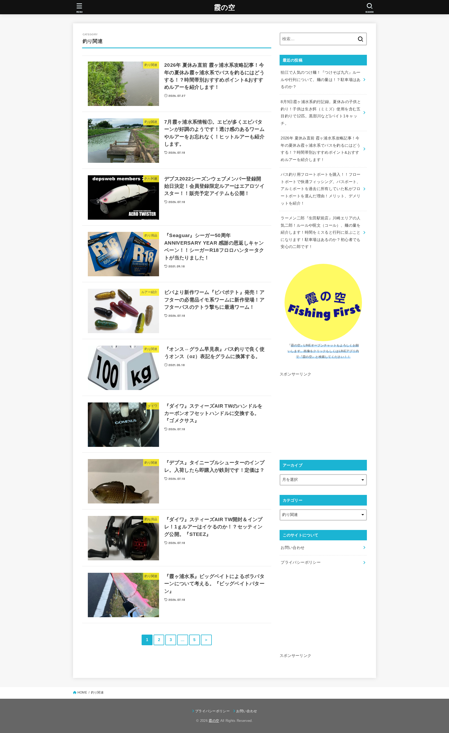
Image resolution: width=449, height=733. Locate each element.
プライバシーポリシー (301, 562)
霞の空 (224, 7)
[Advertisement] (323, 414)
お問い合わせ (293, 548)
